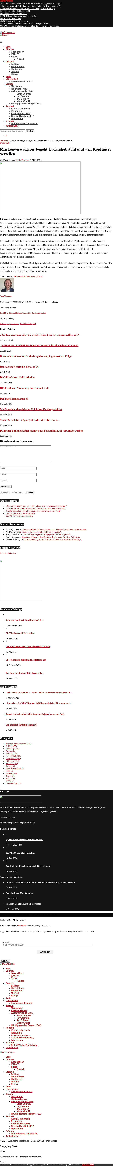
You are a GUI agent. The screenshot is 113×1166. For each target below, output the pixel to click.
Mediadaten (17, 86)
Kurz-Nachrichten (15, 768)
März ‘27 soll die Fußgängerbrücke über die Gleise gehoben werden (29, 26)
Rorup (14, 74)
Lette (10, 771)
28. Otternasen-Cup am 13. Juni (14, 21)
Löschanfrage (29, 822)
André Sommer (22, 160)
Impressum (17, 118)
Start (8, 47)
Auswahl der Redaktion (18, 744)
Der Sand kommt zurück (10, 18)
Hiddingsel (16, 69)
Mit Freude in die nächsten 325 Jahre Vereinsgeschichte (24, 23)
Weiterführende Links (22, 91)
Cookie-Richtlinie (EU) (22, 116)
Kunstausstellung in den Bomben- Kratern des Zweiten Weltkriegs (51, 537)
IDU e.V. (15, 54)
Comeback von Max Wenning (19, 893)
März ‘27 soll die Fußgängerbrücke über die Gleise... (29, 419)
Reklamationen (19, 89)
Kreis (8, 76)
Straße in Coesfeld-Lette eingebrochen (23, 904)
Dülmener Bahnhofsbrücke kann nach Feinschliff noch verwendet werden (41, 430)
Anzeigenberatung (20, 113)
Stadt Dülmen (24, 94)
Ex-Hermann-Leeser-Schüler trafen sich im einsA (39, 532)
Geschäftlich (17, 52)
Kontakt (10, 106)
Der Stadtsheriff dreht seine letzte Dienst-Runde (28, 646)
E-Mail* (6, 942)
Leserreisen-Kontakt (21, 81)
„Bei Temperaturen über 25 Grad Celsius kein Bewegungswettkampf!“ (31, 3)
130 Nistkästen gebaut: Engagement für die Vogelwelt (47, 534)
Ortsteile (10, 61)
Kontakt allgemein (20, 108)
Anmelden (45, 952)
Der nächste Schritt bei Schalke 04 (15, 11)
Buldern (15, 64)
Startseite (4, 140)
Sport (14, 57)
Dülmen (10, 49)
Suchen (30, 131)
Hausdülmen (17, 66)
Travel (10, 781)
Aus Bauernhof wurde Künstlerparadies (24, 673)
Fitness (10, 751)
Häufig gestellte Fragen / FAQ (26, 104)
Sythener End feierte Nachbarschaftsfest (24, 620)
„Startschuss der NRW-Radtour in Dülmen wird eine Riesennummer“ (30, 6)
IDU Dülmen (23, 99)
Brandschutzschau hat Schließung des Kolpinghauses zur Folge (27, 8)
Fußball (20, 59)
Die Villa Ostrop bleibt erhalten (13, 13)
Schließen (5, 961)
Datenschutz (5, 822)
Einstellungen (88, 1165)
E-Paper (10, 121)
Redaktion (16, 111)
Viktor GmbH (23, 101)
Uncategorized (13, 783)
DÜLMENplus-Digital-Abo (24, 123)
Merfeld (15, 71)
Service (9, 84)
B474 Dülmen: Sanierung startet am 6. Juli (18, 16)
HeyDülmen (23, 96)
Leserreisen (12, 79)
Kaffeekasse (12, 126)
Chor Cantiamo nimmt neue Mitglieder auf (26, 660)
